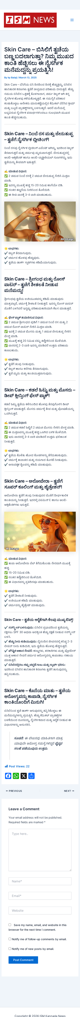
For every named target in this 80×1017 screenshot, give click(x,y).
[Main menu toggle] (72, 20)
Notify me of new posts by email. (33, 948)
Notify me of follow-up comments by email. (39, 939)
